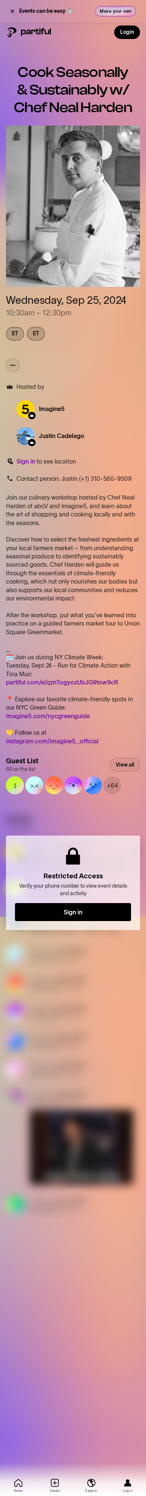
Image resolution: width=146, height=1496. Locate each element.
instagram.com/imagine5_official (52, 741)
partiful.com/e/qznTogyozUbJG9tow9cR (62, 682)
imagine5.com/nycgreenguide (48, 716)
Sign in (25, 461)
